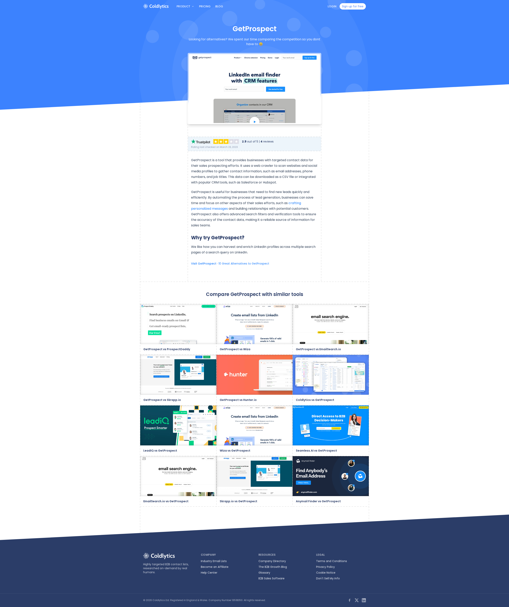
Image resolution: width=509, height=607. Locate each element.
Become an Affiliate (214, 567)
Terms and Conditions (331, 561)
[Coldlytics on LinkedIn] (364, 600)
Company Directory (272, 561)
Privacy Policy (325, 567)
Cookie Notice (325, 573)
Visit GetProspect (203, 264)
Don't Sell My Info (328, 578)
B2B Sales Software (271, 578)
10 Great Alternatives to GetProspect (244, 264)
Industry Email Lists (214, 561)
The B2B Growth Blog (272, 567)
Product (183, 6)
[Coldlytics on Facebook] (350, 600)
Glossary (264, 573)
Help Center (209, 573)
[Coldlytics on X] (357, 600)
